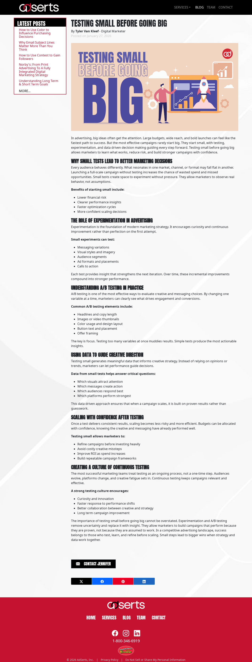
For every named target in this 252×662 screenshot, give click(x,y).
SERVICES (109, 617)
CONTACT (226, 7)
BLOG (199, 7)
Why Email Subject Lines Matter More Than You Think (37, 45)
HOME (91, 617)
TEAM (211, 7)
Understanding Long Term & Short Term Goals (38, 83)
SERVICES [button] (181, 7)
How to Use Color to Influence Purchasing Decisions (35, 33)
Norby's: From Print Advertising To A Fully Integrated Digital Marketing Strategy (34, 69)
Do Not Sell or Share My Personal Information (155, 660)
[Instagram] (126, 633)
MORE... (25, 91)
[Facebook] (115, 633)
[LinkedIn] (137, 633)
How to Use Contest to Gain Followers (39, 57)
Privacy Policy (109, 660)
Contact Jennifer (95, 563)
